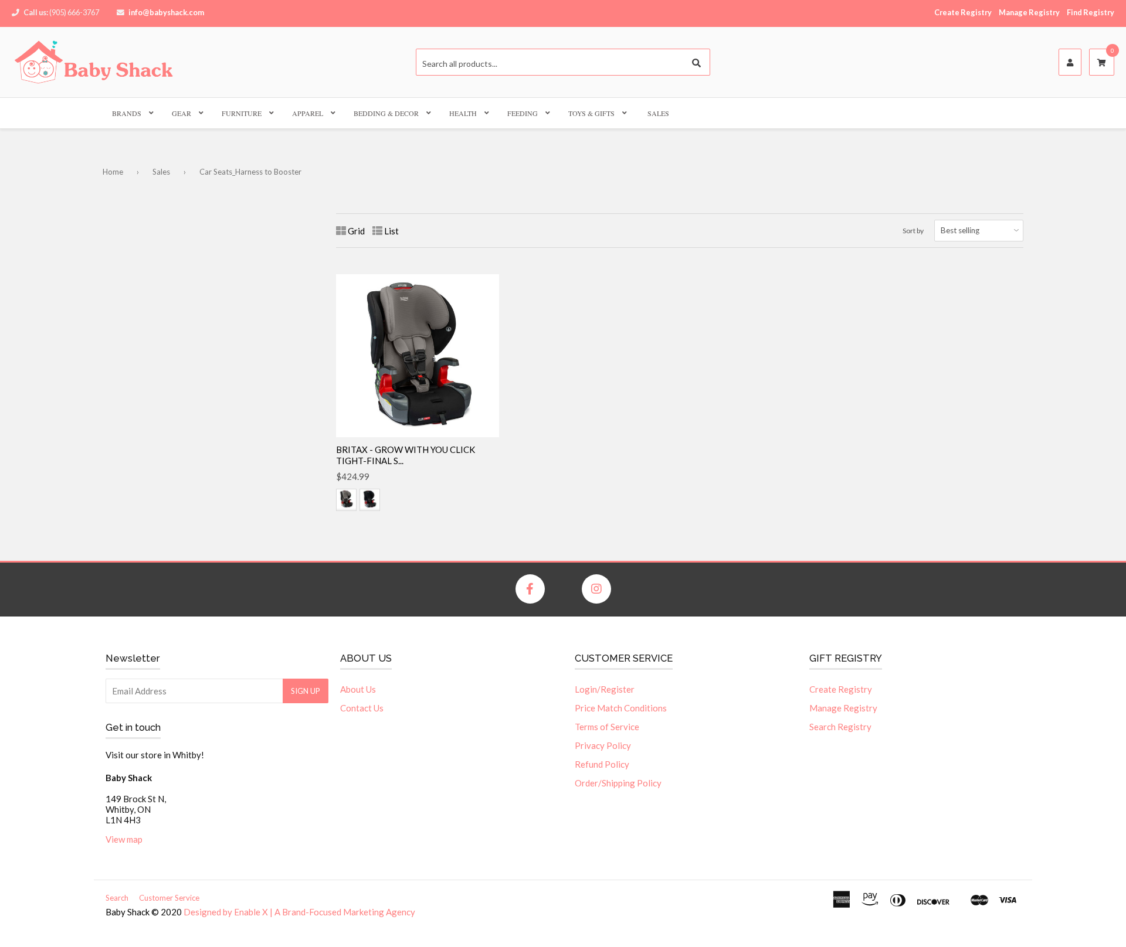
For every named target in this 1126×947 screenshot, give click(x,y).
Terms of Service (607, 726)
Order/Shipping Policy (618, 783)
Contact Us (362, 708)
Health (463, 113)
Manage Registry (1029, 12)
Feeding (522, 113)
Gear (181, 113)
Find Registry (1090, 12)
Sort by (913, 230)
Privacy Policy (603, 745)
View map (124, 839)
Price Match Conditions (621, 708)
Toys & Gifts (591, 113)
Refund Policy (602, 764)
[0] (1102, 62)
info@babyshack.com (166, 12)
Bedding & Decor (386, 113)
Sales (658, 113)
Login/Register (605, 689)
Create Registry (963, 12)
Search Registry (840, 726)
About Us (358, 689)
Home (113, 171)
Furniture (242, 113)
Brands (126, 113)
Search (117, 897)
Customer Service (169, 897)
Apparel (307, 113)
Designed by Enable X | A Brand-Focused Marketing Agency (299, 912)
